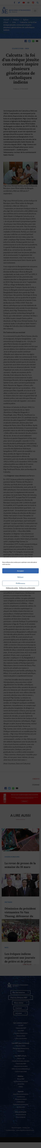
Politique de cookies (12, 588)
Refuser (20, 577)
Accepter (20, 571)
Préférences (20, 583)
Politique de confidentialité (27, 588)
